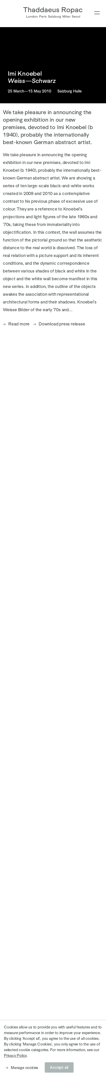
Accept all (59, 1067)
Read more (19, 324)
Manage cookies (24, 1067)
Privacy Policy (15, 1055)
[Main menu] (97, 13)
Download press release (62, 324)
